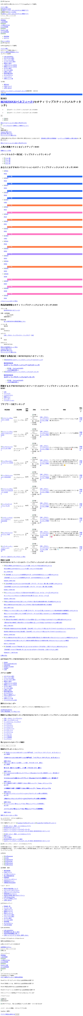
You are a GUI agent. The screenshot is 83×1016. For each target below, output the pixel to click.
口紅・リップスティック (11, 720)
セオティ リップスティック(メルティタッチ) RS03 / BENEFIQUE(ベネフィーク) (27, 831)
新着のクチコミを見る (10, 66)
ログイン (6, 38)
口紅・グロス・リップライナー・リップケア (17, 335)
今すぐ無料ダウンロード (8, 977)
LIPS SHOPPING (8, 56)
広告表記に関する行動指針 (48, 138)
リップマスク (8, 739)
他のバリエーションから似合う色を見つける (14, 123)
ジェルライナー (8, 395)
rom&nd (6, 668)
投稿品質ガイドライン (10, 893)
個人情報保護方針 (9, 876)
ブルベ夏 (7, 160)
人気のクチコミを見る (10, 65)
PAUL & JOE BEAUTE (10, 663)
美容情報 (6, 921)
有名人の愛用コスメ (10, 695)
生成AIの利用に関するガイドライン (14, 895)
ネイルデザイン (8, 75)
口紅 (32, 335)
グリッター (7, 398)
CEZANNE (7, 665)
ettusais (6, 662)
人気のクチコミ (8, 909)
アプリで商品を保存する (8, 1014)
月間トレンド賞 (8, 78)
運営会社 (6, 84)
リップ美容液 (8, 737)
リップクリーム (8, 732)
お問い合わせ (8, 88)
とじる (17, 1014)
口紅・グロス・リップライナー (13, 718)
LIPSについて (8, 86)
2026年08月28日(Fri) (6, 710)
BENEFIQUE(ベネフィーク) (17, 101)
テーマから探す (8, 70)
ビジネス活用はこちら (10, 898)
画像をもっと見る (6, 150)
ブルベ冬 (7, 163)
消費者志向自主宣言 (10, 882)
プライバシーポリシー (10, 879)
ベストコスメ (8, 77)
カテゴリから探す (9, 58)
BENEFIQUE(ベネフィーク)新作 (13, 839)
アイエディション (9, 400)
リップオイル (8, 735)
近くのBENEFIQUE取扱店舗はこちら (15, 321)
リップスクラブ (8, 727)
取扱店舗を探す (8, 73)
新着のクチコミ (8, 911)
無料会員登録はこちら (12, 52)
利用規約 (6, 877)
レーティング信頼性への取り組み (67, 138)
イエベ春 (7, 158)
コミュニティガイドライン (11, 890)
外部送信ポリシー (9, 881)
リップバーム (8, 733)
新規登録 (6, 36)
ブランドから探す (9, 60)
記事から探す (8, 71)
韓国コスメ (7, 397)
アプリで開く (4, 7)
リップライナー (8, 725)
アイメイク (7, 393)
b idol (5, 669)
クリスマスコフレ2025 (10, 700)
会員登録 (3, 947)
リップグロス (8, 723)
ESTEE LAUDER (9, 666)
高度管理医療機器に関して (11, 933)
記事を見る (4, 655)
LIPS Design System (9, 897)
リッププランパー (9, 728)
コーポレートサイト (10, 874)
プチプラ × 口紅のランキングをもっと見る (13, 556)
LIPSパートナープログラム (12, 892)
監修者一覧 (7, 906)
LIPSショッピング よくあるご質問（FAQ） (16, 935)
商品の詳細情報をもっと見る (9, 347)
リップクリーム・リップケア (12, 722)
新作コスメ (7, 835)
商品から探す (8, 63)
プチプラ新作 (8, 837)
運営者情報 (7, 870)
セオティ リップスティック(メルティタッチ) (17, 829)
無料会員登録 (19, 977)
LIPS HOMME (8, 925)
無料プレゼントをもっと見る (9, 815)
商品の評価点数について (11, 888)
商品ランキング (8, 913)
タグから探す (8, 68)
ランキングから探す (10, 61)
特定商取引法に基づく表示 (11, 932)
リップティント (8, 730)
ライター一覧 (8, 908)
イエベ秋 (7, 161)
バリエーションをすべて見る (9, 301)
